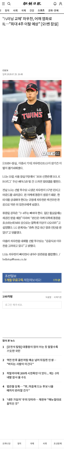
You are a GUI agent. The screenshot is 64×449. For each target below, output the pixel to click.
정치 (19, 443)
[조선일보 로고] (32, 4)
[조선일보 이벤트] (32, 278)
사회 (45, 443)
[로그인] (60, 4)
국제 (32, 443)
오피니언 (6, 443)
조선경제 (58, 443)
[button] (3, 4)
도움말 (48, 297)
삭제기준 (58, 297)
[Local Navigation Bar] (3, 4)
